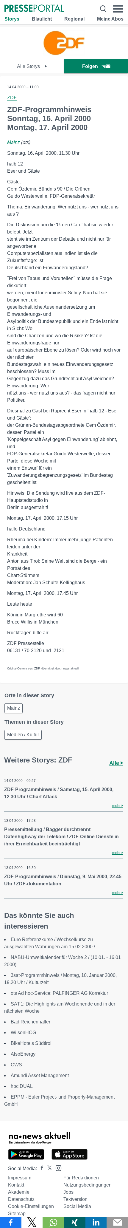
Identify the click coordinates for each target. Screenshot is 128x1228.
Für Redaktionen (81, 1177)
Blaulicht (42, 18)
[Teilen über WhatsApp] (53, 1222)
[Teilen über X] (32, 1222)
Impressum (19, 1177)
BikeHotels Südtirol (31, 1043)
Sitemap (17, 1213)
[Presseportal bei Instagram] (56, 1167)
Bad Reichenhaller (30, 1021)
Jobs (68, 1192)
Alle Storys (29, 66)
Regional (74, 18)
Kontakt (16, 1184)
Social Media (77, 1206)
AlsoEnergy (23, 1054)
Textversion (75, 1199)
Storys (11, 18)
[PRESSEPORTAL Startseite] (34, 9)
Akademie (18, 1192)
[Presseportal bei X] (47, 1168)
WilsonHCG (23, 1032)
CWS (16, 1064)
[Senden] (117, 1222)
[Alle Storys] (64, 53)
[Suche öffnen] (103, 9)
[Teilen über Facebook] (10, 1222)
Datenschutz (21, 1199)
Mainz (13, 142)
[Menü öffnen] (118, 9)
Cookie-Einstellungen (31, 1206)
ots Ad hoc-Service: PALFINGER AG (59, 993)
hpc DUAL (22, 1086)
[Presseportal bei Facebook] (40, 1168)
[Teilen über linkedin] (96, 1222)
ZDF (12, 97)
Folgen (90, 66)
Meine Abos (110, 18)
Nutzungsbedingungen (87, 1184)
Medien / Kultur (23, 734)
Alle (115, 763)
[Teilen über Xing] (74, 1222)
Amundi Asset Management (40, 1075)
